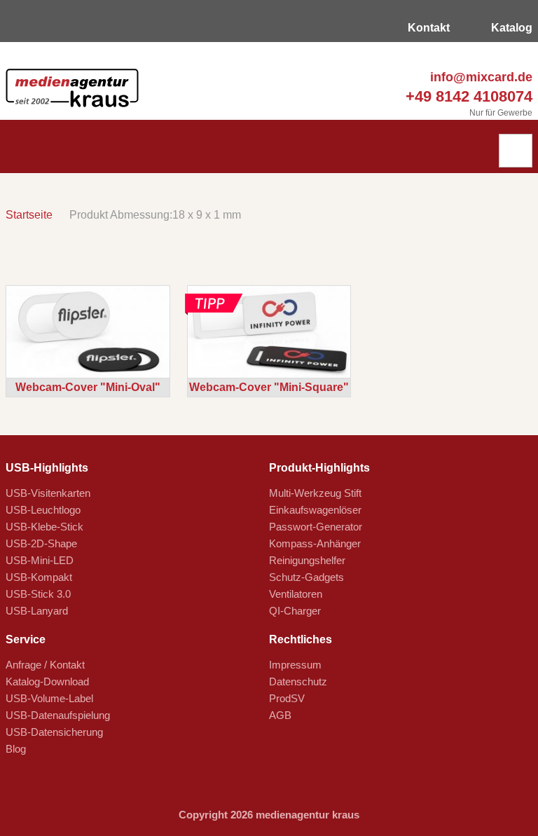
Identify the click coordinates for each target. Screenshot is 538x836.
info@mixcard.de (479, 77)
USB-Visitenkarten (48, 493)
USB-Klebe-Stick (44, 527)
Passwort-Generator (315, 527)
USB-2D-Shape (41, 543)
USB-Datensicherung (54, 732)
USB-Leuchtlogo (43, 510)
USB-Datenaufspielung (58, 715)
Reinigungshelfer (307, 560)
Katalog (510, 28)
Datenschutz (298, 681)
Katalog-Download (47, 681)
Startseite (29, 215)
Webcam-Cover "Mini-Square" (269, 387)
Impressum (295, 665)
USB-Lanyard (37, 611)
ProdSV (287, 698)
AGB (280, 715)
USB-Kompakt (39, 577)
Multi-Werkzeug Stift (315, 493)
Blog (16, 749)
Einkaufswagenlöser (315, 510)
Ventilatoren (295, 594)
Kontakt (427, 28)
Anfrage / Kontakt (45, 665)
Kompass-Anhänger (315, 543)
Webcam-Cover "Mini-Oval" (87, 387)
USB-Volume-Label (49, 698)
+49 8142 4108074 (466, 96)
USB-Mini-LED (40, 560)
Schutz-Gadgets (306, 577)
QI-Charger (295, 611)
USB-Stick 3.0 (38, 594)
